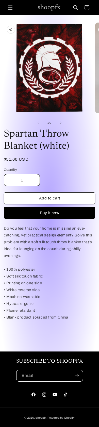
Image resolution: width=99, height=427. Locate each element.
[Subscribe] (77, 376)
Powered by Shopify (61, 417)
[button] (10, 7)
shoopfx (41, 417)
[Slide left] (38, 122)
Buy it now (49, 213)
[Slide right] (60, 122)
